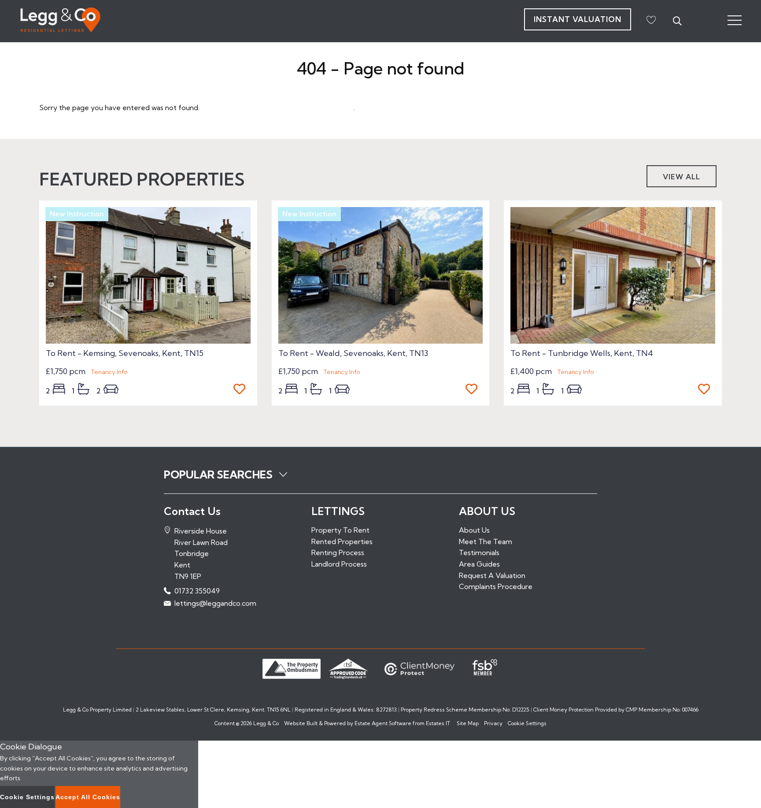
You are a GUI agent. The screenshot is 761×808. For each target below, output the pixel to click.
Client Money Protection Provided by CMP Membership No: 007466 (615, 709)
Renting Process (337, 552)
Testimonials (479, 552)
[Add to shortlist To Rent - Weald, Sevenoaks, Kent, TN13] (474, 390)
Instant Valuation (577, 19)
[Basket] (651, 20)
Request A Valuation (492, 575)
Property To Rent (340, 530)
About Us (474, 530)
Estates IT (438, 723)
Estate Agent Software (383, 723)
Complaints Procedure (495, 586)
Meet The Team (485, 541)
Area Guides (479, 564)
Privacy (493, 723)
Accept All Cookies (87, 797)
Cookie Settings (527, 723)
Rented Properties (342, 541)
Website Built (301, 723)
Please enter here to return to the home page (277, 107)
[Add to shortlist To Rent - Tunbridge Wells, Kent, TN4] (706, 390)
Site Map (468, 723)
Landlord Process (339, 564)
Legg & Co (266, 723)
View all (681, 176)
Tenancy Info (109, 372)
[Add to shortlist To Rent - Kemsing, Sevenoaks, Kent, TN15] (242, 390)
